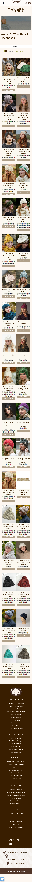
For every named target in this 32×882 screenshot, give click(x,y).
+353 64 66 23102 (19, 834)
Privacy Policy (16, 824)
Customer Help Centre (16, 813)
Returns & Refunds (16, 789)
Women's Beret (23, 253)
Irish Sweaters (16, 720)
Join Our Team (16, 778)
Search (26, 3)
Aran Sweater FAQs (16, 803)
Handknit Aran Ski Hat (9, 289)
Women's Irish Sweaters (16, 703)
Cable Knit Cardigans (16, 738)
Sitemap (23, 871)
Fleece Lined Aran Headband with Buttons (8, 151)
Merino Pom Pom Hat (23, 289)
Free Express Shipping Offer (16, 792)
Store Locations (16, 773)
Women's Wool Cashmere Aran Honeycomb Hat (23, 115)
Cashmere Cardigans (16, 752)
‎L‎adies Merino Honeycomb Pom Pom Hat (8, 424)
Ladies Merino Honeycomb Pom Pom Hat (8, 255)
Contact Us (16, 819)
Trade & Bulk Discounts (16, 728)
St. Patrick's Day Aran (16, 770)
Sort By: (10, 51)
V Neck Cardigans (16, 744)
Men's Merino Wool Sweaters (16, 712)
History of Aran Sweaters (16, 764)
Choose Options (8, 90)
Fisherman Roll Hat (23, 628)
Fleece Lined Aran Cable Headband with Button (8, 79)
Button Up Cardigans (16, 746)
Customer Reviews (16, 801)
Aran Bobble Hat (23, 322)
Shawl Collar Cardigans (16, 741)
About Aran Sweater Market (16, 761)
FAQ (16, 816)
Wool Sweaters (16, 717)
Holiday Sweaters (16, 723)
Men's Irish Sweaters (16, 706)
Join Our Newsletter (16, 775)
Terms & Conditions (16, 821)
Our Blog (16, 767)
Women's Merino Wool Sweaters (16, 709)
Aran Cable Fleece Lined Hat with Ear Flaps (9, 115)
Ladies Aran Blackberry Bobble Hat (23, 388)
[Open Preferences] (2, 879)
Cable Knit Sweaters (16, 714)
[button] (16, 46)
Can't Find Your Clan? (16, 827)
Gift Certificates (16, 798)
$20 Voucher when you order (16, 795)
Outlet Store (16, 726)
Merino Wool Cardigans (16, 749)
